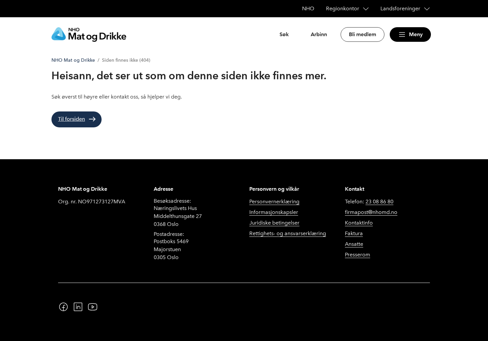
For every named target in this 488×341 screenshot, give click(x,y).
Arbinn (319, 34)
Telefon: (369, 201)
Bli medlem (362, 34)
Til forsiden (71, 119)
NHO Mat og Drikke (73, 60)
